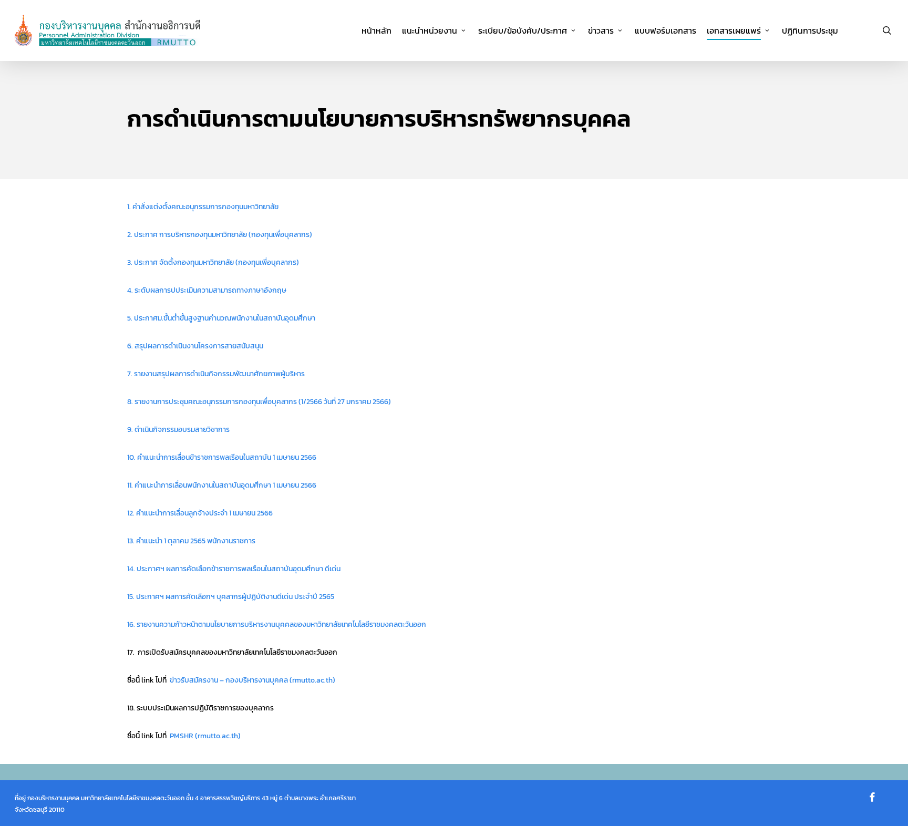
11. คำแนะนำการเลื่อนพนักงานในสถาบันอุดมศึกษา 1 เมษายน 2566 (221, 485)
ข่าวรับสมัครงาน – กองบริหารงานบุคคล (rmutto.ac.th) (252, 680)
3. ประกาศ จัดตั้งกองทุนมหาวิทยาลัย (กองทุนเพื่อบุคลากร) (213, 262)
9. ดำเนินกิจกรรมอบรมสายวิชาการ (178, 429)
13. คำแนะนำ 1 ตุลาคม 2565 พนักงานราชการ (191, 540)
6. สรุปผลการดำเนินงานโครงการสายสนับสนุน (195, 346)
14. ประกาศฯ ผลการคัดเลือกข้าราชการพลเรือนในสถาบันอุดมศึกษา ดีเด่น (233, 568)
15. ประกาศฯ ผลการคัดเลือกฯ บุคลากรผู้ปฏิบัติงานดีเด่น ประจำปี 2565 (230, 596)
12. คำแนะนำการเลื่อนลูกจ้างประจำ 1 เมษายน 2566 (200, 513)
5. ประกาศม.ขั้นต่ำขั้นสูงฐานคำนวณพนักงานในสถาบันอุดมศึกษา (221, 318)
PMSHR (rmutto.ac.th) (205, 735)
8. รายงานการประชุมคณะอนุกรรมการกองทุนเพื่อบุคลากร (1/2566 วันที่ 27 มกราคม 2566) (259, 401)
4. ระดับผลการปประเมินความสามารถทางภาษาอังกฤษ (206, 290)
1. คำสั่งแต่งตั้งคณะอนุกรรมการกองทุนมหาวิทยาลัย (202, 206)
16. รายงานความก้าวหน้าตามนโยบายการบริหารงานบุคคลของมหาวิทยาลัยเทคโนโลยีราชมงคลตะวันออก (276, 624)
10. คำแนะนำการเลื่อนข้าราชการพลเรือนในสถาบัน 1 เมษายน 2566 (221, 457)
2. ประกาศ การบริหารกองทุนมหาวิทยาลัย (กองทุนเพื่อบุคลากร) (219, 234)
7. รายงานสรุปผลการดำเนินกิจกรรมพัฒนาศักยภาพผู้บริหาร (216, 373)
